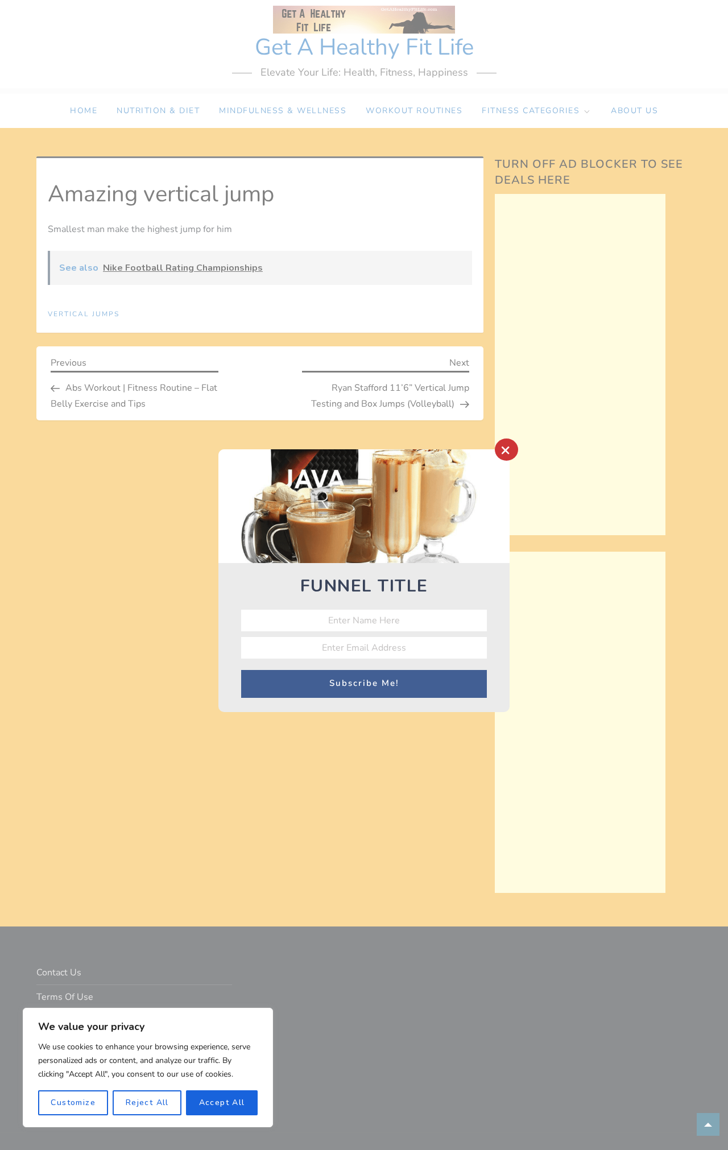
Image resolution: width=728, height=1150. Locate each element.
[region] (148, 1067)
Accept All (222, 1102)
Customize (73, 1102)
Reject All (147, 1102)
